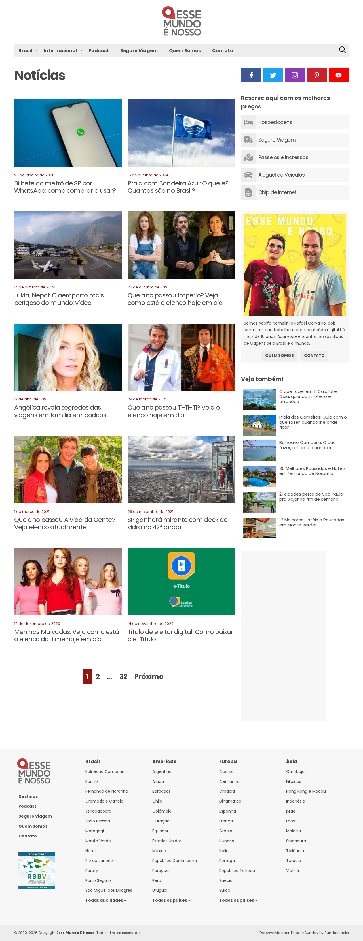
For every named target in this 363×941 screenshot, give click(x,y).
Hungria (226, 841)
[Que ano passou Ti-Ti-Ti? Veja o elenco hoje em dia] (181, 358)
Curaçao (161, 821)
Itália (224, 851)
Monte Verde (98, 841)
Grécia (225, 831)
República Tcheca (237, 870)
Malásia (293, 831)
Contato (222, 50)
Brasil (25, 50)
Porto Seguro (98, 880)
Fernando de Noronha (106, 791)
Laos (290, 821)
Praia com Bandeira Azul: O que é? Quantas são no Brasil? (178, 187)
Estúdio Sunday (304, 932)
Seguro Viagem (139, 50)
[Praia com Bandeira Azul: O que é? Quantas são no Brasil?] (181, 134)
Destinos (28, 796)
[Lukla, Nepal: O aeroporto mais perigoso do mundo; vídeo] (68, 246)
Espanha (227, 811)
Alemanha (229, 781)
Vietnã (292, 870)
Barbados (161, 791)
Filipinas (293, 781)
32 (123, 676)
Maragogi (94, 831)
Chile (157, 801)
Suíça (224, 890)
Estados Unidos (167, 841)
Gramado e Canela (104, 801)
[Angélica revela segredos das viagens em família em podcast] (68, 358)
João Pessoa (97, 821)
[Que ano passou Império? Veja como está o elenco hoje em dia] (181, 246)
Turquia (293, 860)
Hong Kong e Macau (306, 791)
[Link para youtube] (339, 75)
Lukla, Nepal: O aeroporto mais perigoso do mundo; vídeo (59, 299)
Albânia (226, 771)
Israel (291, 811)
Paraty (91, 870)
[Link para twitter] (273, 75)
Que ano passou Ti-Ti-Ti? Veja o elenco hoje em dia (174, 411)
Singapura (296, 841)
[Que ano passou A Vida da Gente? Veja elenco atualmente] (68, 470)
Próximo (149, 676)
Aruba (158, 781)
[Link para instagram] (295, 75)
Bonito (91, 781)
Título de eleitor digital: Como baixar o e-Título (180, 635)
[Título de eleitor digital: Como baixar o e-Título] (181, 583)
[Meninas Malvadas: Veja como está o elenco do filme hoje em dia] (68, 583)
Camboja (295, 771)
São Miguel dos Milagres (108, 890)
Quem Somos (185, 50)
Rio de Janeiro (99, 860)
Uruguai (159, 890)
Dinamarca (230, 801)
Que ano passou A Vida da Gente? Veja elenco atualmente (64, 523)
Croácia (227, 791)
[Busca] (342, 50)
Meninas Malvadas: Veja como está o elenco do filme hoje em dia (66, 635)
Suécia (226, 880)
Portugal (227, 860)
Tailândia (295, 851)
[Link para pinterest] (317, 75)
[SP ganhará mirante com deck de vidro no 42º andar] (181, 470)
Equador (160, 831)
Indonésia (295, 801)
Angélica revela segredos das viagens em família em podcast (61, 411)
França (226, 821)
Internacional (60, 50)
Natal (90, 851)
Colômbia (162, 811)
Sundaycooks (336, 932)
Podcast (98, 50)
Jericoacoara (98, 811)
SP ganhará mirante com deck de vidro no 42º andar (178, 523)
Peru (156, 880)
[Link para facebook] (251, 75)
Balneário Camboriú (104, 771)
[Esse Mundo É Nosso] (181, 34)
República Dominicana (174, 860)
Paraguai (161, 870)
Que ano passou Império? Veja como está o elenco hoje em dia (175, 299)
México (159, 851)
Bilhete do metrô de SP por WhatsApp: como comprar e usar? (65, 187)
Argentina (162, 771)
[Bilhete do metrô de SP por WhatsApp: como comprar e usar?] (68, 134)
